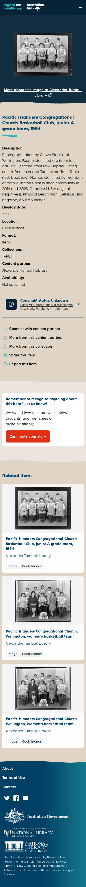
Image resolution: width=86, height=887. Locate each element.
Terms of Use (13, 777)
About (7, 768)
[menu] (80, 7)
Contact (9, 787)
